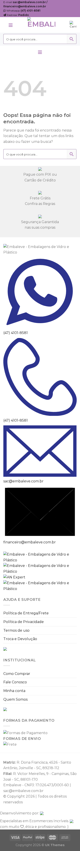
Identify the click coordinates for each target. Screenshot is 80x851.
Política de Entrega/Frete (26, 613)
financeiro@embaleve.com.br (29, 542)
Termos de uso (16, 630)
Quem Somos (15, 699)
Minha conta (14, 691)
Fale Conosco (15, 682)
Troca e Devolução (20, 639)
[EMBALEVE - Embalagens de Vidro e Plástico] (41, 25)
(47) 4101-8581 (15, 333)
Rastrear (17, 15)
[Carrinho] (73, 25)
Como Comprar (16, 674)
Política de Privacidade (23, 622)
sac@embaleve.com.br (23, 481)
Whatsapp (23, 10)
